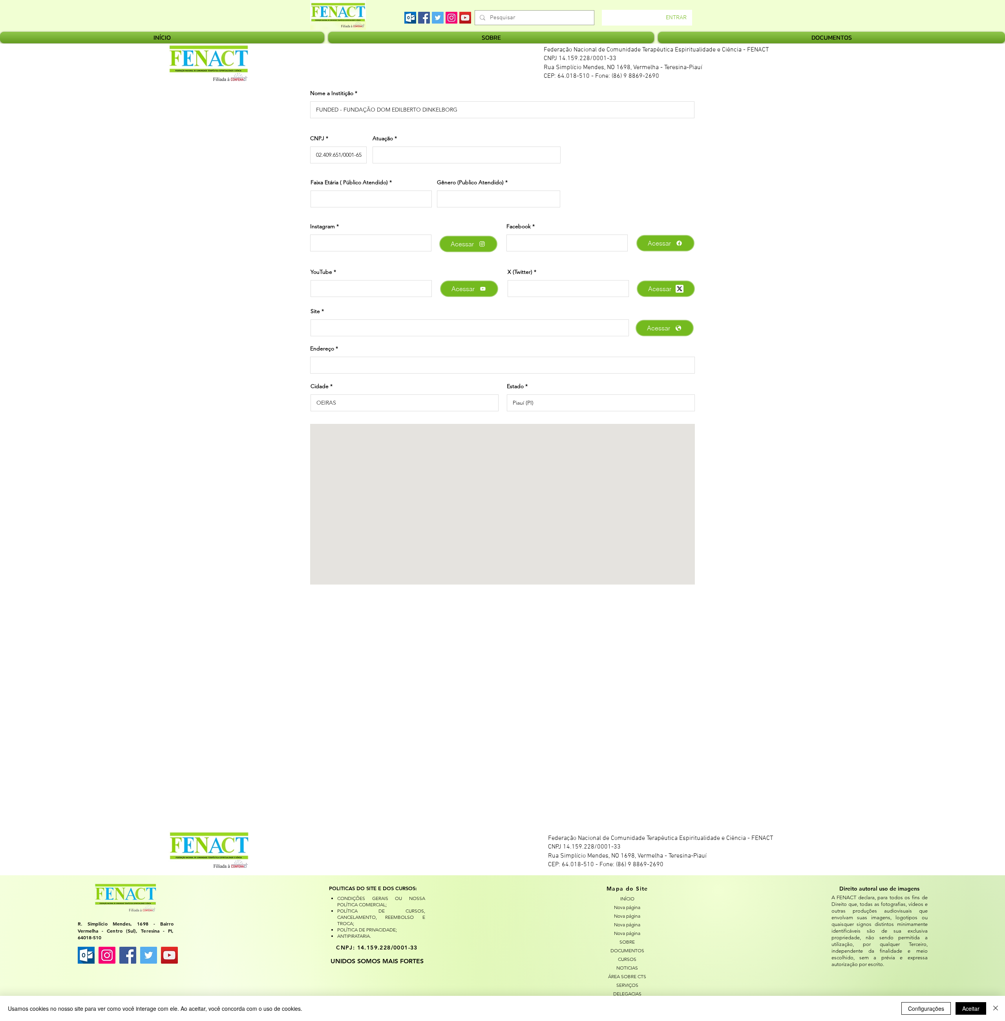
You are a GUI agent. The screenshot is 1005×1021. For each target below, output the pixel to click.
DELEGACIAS (627, 994)
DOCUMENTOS (627, 950)
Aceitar (970, 1008)
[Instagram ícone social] (107, 955)
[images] (410, 18)
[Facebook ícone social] (127, 955)
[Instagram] (451, 18)
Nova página (627, 907)
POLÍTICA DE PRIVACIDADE (366, 930)
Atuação (383, 138)
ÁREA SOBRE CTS (627, 976)
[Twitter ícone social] (148, 955)
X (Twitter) (520, 272)
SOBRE (627, 942)
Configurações (926, 1008)
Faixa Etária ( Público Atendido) (349, 182)
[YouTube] (465, 18)
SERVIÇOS (627, 985)
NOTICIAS (627, 968)
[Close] (995, 1008)
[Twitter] (438, 18)
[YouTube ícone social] (169, 955)
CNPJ (317, 138)
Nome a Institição (331, 93)
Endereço (322, 348)
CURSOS (627, 959)
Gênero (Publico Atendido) (470, 182)
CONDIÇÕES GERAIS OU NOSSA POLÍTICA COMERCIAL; (381, 901)
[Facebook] (424, 18)
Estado (515, 386)
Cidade (320, 386)
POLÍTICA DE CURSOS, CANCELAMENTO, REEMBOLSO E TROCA (381, 917)
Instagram (322, 226)
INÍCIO (627, 899)
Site (315, 311)
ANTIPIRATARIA (353, 936)
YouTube (321, 272)
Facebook (518, 226)
